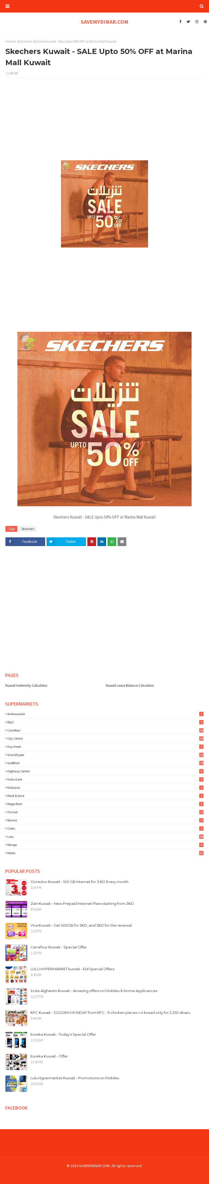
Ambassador (104, 714)
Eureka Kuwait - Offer (49, 1056)
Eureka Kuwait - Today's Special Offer (63, 1034)
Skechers (23, 41)
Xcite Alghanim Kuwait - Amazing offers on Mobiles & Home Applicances (93, 991)
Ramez (105, 820)
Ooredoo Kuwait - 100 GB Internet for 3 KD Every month (79, 881)
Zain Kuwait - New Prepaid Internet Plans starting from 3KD (82, 903)
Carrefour (105, 730)
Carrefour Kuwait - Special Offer (58, 947)
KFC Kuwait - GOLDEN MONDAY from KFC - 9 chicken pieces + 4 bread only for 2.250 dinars (110, 1012)
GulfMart (105, 763)
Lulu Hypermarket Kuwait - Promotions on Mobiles (74, 1078)
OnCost (105, 812)
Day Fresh (104, 747)
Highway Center (104, 771)
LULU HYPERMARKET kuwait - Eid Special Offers (72, 969)
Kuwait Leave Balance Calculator (130, 685)
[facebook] (180, 21)
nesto (105, 853)
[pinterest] (204, 21)
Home (9, 41)
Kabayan (104, 787)
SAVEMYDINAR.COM (104, 21)
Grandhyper (105, 755)
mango (104, 845)
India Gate (104, 779)
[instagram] (197, 21)
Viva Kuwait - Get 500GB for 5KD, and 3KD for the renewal (81, 925)
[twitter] (188, 21)
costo (104, 828)
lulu (105, 836)
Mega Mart (104, 804)
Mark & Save (104, 796)
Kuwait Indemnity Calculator (26, 685)
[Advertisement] (104, 122)
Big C (104, 722)
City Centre (105, 738)
